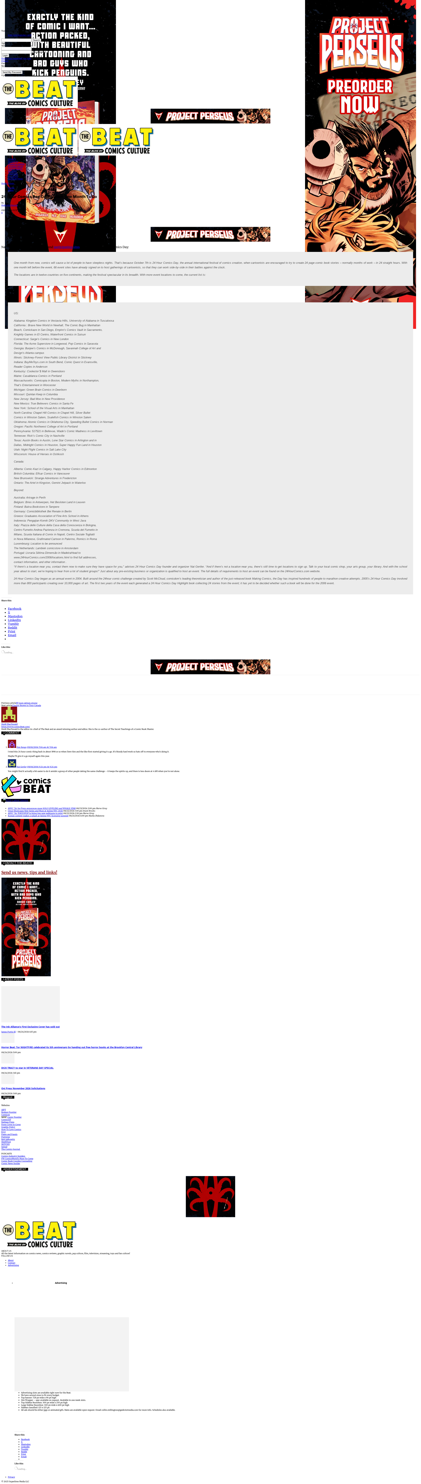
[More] (89, 217)
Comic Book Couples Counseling (16, 1161)
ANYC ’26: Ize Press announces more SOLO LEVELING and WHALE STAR (42, 808)
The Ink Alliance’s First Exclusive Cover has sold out (30, 1026)
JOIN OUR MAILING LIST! (19, 35)
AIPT (3, 1109)
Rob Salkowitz (8, 1139)
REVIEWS (12, 171)
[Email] (65, 217)
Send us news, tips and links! (29, 872)
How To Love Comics (11, 1129)
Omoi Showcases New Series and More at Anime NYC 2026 (35, 811)
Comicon (5, 1114)
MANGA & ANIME (16, 164)
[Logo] (39, 155)
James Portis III (8, 1032)
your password (39, 52)
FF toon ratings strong (26, 703)
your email (37, 69)
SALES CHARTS (15, 169)
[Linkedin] (42, 217)
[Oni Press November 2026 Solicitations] (7, 1083)
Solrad (4, 1146)
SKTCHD (5, 1144)
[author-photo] (9, 721)
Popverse (5, 1137)
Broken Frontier (8, 1112)
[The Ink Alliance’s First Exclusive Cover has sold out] (30, 1021)
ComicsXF (6, 1119)
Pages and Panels (9, 1134)
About (11, 1260)
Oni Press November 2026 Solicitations (23, 1088)
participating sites (67, 247)
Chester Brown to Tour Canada (26, 705)
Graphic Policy (8, 1127)
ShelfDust (6, 1142)
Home (4, 183)
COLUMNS (13, 174)
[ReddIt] (54, 217)
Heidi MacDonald (9, 205)
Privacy (4, 61)
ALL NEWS (13, 176)
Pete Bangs (21, 747)
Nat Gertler (22, 767)
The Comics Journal (10, 1149)
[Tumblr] (77, 217)
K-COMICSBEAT (15, 166)
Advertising (13, 1265)
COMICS (12, 159)
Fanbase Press (7, 1122)
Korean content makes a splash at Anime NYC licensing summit (38, 816)
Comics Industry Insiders (13, 1156)
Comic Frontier (14, 1117)
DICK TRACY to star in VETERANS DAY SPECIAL (27, 1067)
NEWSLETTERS (15, 179)
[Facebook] (6, 217)
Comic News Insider (10, 1163)
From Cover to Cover (11, 1124)
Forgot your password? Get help (16, 58)
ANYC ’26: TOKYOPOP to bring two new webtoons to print (35, 813)
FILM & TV (13, 161)
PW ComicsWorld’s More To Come (17, 1158)
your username (39, 48)
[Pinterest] (30, 217)
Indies (11, 190)
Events (11, 183)
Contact (11, 1263)
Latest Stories (20, 800)
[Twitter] (18, 217)
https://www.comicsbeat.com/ (15, 726)
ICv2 (3, 1132)
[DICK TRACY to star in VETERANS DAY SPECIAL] (7, 1062)
